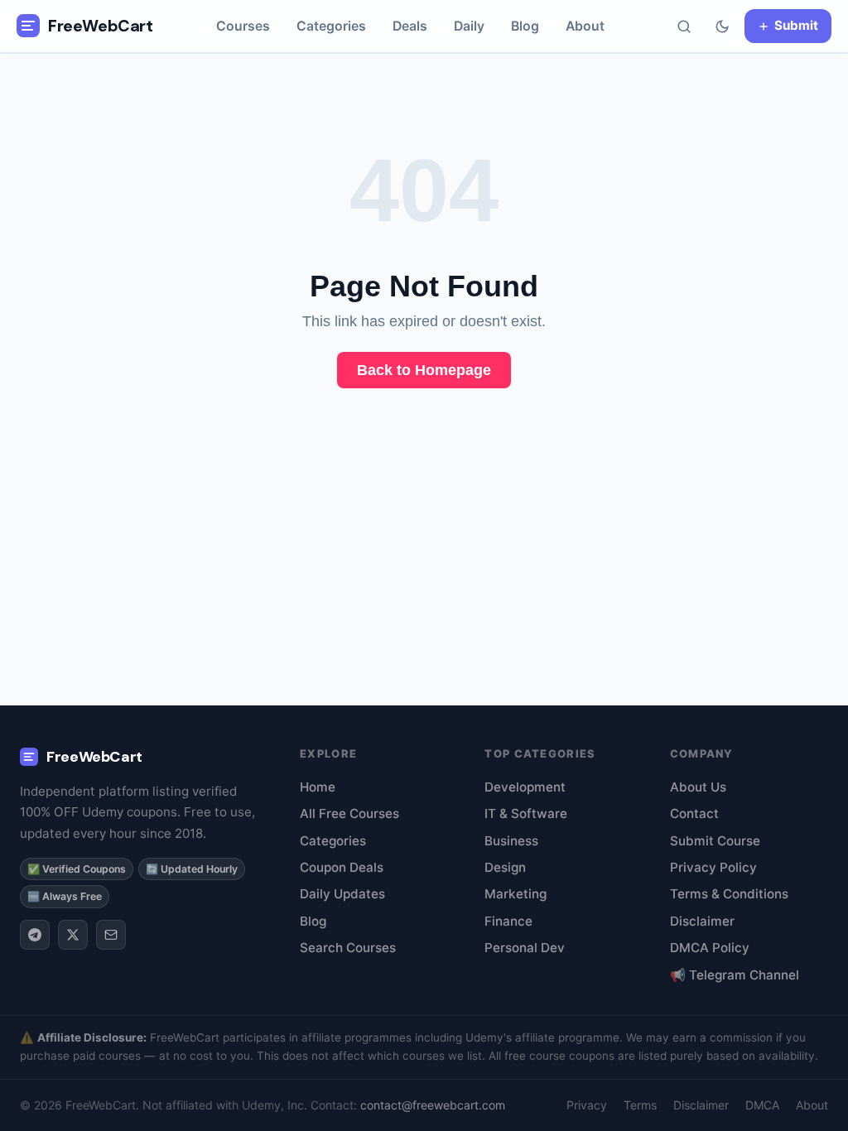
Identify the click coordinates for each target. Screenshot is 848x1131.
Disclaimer (702, 921)
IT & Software (525, 813)
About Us (698, 787)
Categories (331, 26)
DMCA (762, 1105)
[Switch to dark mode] (722, 26)
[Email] (111, 935)
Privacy (586, 1105)
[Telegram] (35, 935)
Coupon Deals (341, 867)
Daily (469, 26)
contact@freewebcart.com (432, 1105)
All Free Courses (349, 813)
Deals (410, 26)
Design (505, 867)
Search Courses (348, 947)
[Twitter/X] (73, 935)
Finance (508, 921)
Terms (640, 1105)
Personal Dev (524, 947)
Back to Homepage (424, 370)
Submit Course (715, 841)
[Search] (684, 26)
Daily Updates (342, 894)
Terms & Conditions (729, 894)
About (585, 26)
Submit (796, 25)
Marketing (515, 894)
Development (525, 787)
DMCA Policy (709, 947)
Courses (243, 26)
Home (317, 787)
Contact (694, 813)
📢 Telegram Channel (734, 975)
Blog (525, 26)
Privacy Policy (713, 867)
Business (511, 841)
